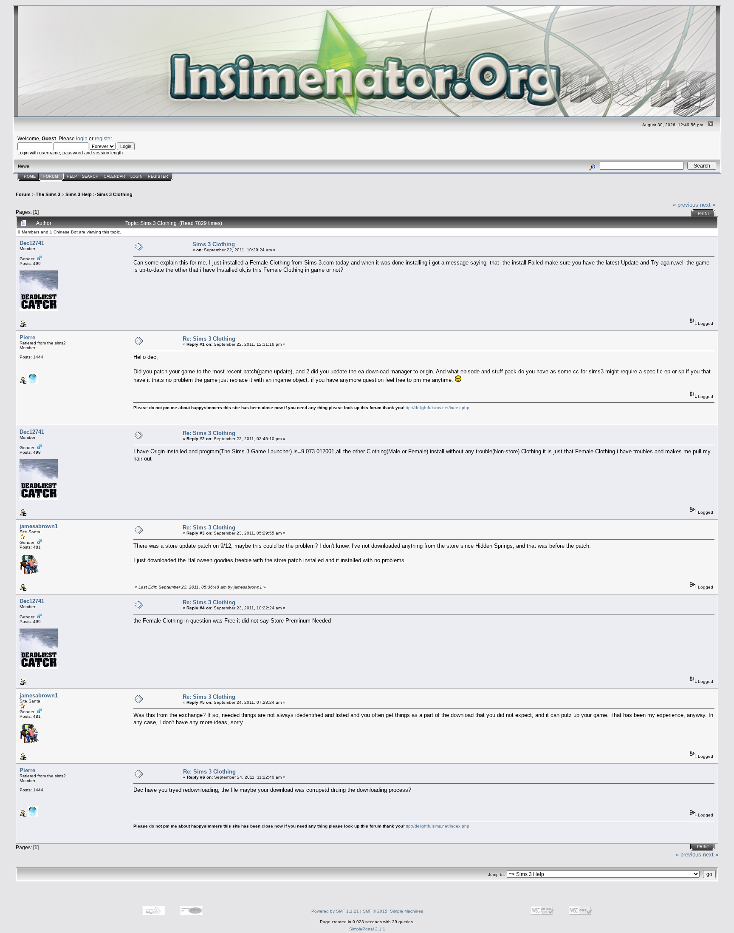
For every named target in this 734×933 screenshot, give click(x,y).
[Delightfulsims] (33, 382)
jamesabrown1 (39, 526)
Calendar (114, 176)
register (103, 138)
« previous (685, 205)
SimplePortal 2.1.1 (367, 929)
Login (136, 176)
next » (707, 205)
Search (90, 176)
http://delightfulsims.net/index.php (436, 407)
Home (30, 176)
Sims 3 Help (78, 194)
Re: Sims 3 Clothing (209, 339)
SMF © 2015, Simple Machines (393, 911)
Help (72, 176)
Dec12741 (32, 243)
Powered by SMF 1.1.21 (335, 911)
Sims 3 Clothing (115, 194)
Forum (50, 176)
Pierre (27, 337)
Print (704, 213)
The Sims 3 (48, 194)
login (82, 138)
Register (158, 176)
